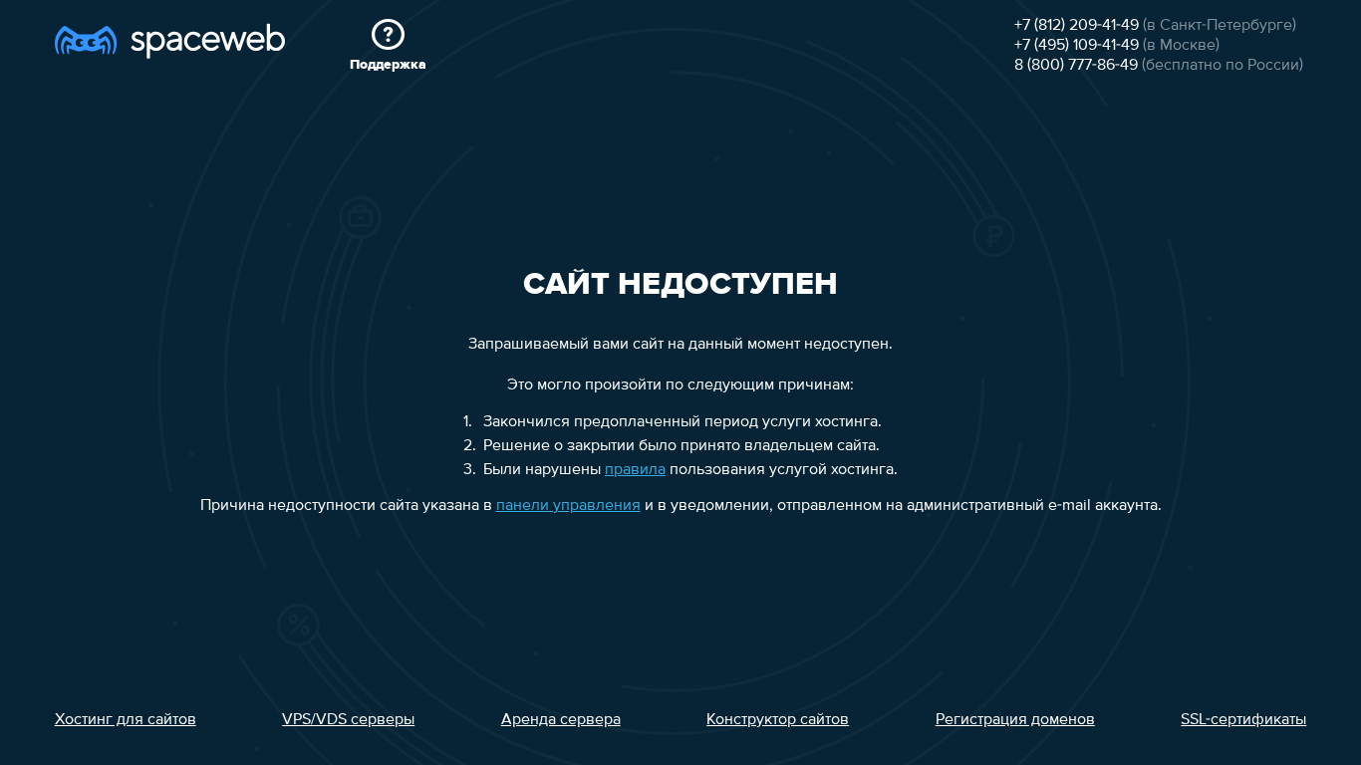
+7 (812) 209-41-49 (1076, 26)
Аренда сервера (561, 720)
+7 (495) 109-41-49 (1076, 46)
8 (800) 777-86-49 (1076, 66)
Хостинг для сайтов (125, 720)
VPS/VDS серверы (348, 720)
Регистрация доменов (1015, 720)
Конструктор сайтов (777, 720)
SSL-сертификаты (1243, 720)
